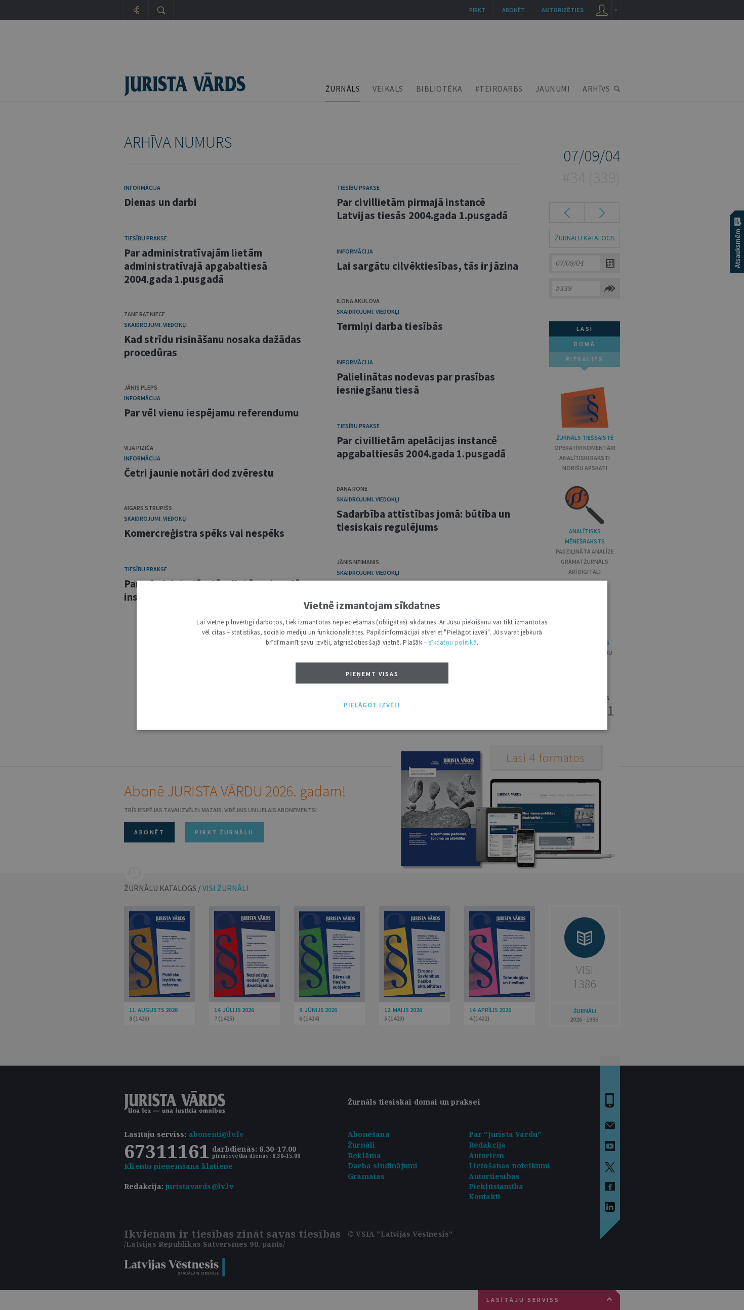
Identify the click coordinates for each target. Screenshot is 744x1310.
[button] (372, 705)
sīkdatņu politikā (453, 642)
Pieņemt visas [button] (372, 673)
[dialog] (372, 655)
